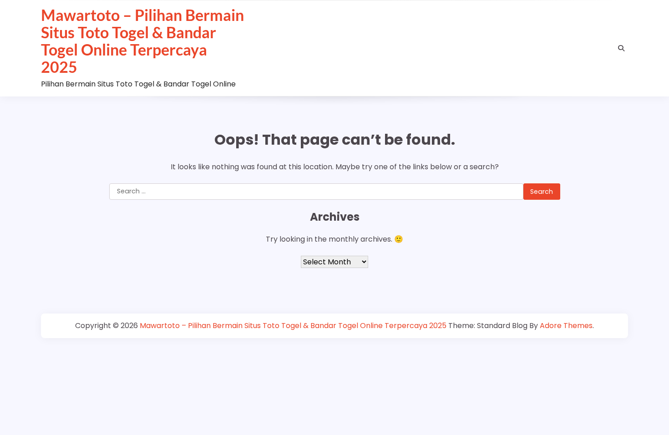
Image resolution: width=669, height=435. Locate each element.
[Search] (621, 48)
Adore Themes (566, 325)
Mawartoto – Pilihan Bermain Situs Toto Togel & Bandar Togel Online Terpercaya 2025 (142, 41)
